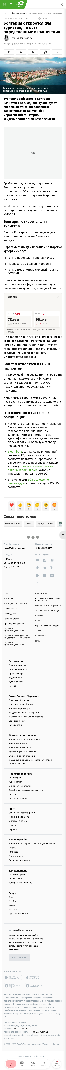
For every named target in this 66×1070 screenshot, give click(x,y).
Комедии (13, 825)
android (13, 977)
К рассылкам (19, 957)
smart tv (13, 985)
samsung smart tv (34, 985)
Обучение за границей (20, 860)
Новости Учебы (18, 839)
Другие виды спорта (19, 913)
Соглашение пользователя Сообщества (47, 600)
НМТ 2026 (13, 852)
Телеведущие (10, 614)
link (37, 560)
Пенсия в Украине (18, 798)
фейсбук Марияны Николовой (33, 43)
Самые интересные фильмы (23, 812)
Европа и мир (18, 13)
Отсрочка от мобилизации (22, 756)
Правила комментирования (48, 606)
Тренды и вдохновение (20, 882)
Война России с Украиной (24, 696)
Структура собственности (47, 626)
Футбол (12, 901)
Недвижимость (18, 870)
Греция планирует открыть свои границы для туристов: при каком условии (31, 210)
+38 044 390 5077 (43, 548)
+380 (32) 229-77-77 (22, 1029)
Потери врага (15, 725)
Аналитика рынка (18, 874)
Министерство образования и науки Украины (32, 843)
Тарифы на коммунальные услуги (26, 790)
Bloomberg (15, 452)
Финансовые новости (20, 786)
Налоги (12, 794)
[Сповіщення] (62, 4)
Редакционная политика (15, 604)
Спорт (12, 893)
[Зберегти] (57, 52)
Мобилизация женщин (20, 747)
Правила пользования (14, 624)
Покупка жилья (16, 878)
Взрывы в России (17, 721)
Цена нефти (15, 777)
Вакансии (39, 621)
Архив (38, 631)
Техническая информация (47, 611)
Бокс (11, 897)
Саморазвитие (16, 856)
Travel (7, 13)
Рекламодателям (12, 619)
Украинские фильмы (19, 817)
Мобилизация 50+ (18, 743)
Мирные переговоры (19, 708)
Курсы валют (15, 782)
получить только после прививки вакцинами (30, 468)
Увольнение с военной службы (24, 739)
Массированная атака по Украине (26, 716)
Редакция (8, 599)
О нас (6, 594)
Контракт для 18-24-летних (22, 751)
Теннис (12, 905)
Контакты (39, 616)
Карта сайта (41, 636)
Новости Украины (18, 669)
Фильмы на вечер (18, 821)
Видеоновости (16, 677)
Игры (37, 641)
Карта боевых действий (21, 704)
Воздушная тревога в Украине (24, 712)
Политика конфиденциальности (14, 630)
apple (34, 977)
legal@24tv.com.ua (39, 1032)
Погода (12, 686)
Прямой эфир (16, 673)
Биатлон (13, 909)
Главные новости (17, 665)
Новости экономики (20, 773)
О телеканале (10, 609)
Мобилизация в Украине (23, 735)
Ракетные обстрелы (19, 700)
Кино (12, 808)
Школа (12, 847)
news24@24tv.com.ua (14, 548)
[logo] (20, 4)
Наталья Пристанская (21, 38)
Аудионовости (16, 681)
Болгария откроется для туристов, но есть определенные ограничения (45, 13)
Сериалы (13, 829)
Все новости (16, 661)
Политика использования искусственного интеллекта (17, 637)
